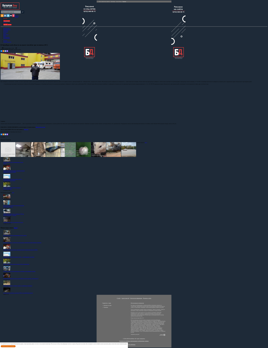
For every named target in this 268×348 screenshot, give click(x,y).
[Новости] (10, 9)
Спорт (4, 33)
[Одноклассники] (3, 51)
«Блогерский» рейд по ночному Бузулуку (13, 222)
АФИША (5, 23)
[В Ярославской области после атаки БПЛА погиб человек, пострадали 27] (6, 277)
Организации (6, 38)
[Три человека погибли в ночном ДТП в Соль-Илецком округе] (6, 291)
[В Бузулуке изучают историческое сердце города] (6, 161)
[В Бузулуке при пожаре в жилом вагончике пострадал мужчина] (6, 204)
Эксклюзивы (7, 21)
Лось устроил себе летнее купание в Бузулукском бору (16, 264)
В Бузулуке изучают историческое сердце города (15, 235)
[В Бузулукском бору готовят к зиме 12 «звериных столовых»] (6, 284)
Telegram (26, 129)
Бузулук (124, 1)
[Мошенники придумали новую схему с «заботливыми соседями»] (6, 178)
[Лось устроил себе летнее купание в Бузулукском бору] (6, 186)
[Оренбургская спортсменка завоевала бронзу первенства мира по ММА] (6, 169)
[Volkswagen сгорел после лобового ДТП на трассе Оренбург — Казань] (6, 212)
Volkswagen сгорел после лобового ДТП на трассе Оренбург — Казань (13, 214)
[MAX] (7, 51)
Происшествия (6, 29)
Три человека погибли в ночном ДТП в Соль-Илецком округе (18, 293)
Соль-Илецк (119, 1)
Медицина (5, 34)
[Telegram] (5, 51)
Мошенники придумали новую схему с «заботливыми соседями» (12, 180)
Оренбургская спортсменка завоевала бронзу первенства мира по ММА (14, 171)
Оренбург (113, 1)
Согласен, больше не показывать (8, 346)
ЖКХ (4, 35)
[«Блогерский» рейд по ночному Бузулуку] (6, 221)
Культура (5, 32)
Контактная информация (136, 298)
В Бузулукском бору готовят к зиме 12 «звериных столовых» (17, 285)
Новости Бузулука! (40, 127)
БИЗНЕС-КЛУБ (7, 24)
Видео (4, 22)
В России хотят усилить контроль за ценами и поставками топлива (19, 271)
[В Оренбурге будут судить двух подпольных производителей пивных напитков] (6, 241)
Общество (5, 30)
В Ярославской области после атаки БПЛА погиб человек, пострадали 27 (20, 278)
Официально (6, 28)
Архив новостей (125, 298)
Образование (6, 37)
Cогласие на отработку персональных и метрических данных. (134, 341)
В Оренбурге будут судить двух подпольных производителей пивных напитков (22, 242)
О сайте (119, 298)
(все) (146, 142)
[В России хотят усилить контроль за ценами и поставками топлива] (6, 270)
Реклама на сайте (147, 298)
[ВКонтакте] (1, 51)
